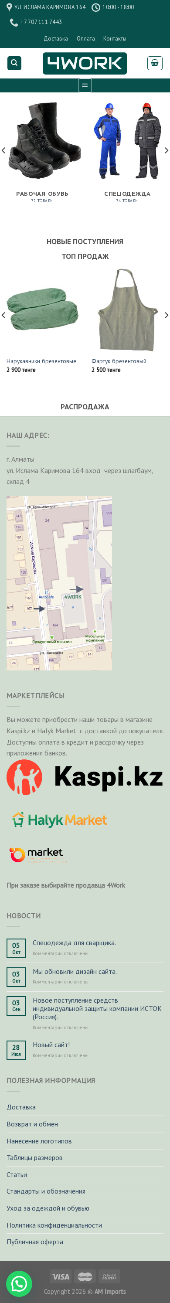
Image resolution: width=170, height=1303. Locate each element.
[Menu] (85, 85)
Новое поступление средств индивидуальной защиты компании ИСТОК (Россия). (97, 1008)
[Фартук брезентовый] (127, 309)
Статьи (17, 1174)
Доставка (56, 38)
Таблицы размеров (35, 1157)
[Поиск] (14, 63)
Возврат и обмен (32, 1123)
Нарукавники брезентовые (41, 361)
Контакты (114, 38)
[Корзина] (155, 63)
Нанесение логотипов (39, 1140)
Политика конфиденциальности (54, 1225)
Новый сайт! (51, 1045)
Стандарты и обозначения (46, 1191)
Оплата (86, 38)
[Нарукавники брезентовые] (42, 309)
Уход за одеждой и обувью (48, 1208)
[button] (19, 1284)
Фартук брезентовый (119, 361)
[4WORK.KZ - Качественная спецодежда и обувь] (85, 63)
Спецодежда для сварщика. (74, 943)
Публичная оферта (35, 1241)
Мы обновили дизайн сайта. (75, 971)
